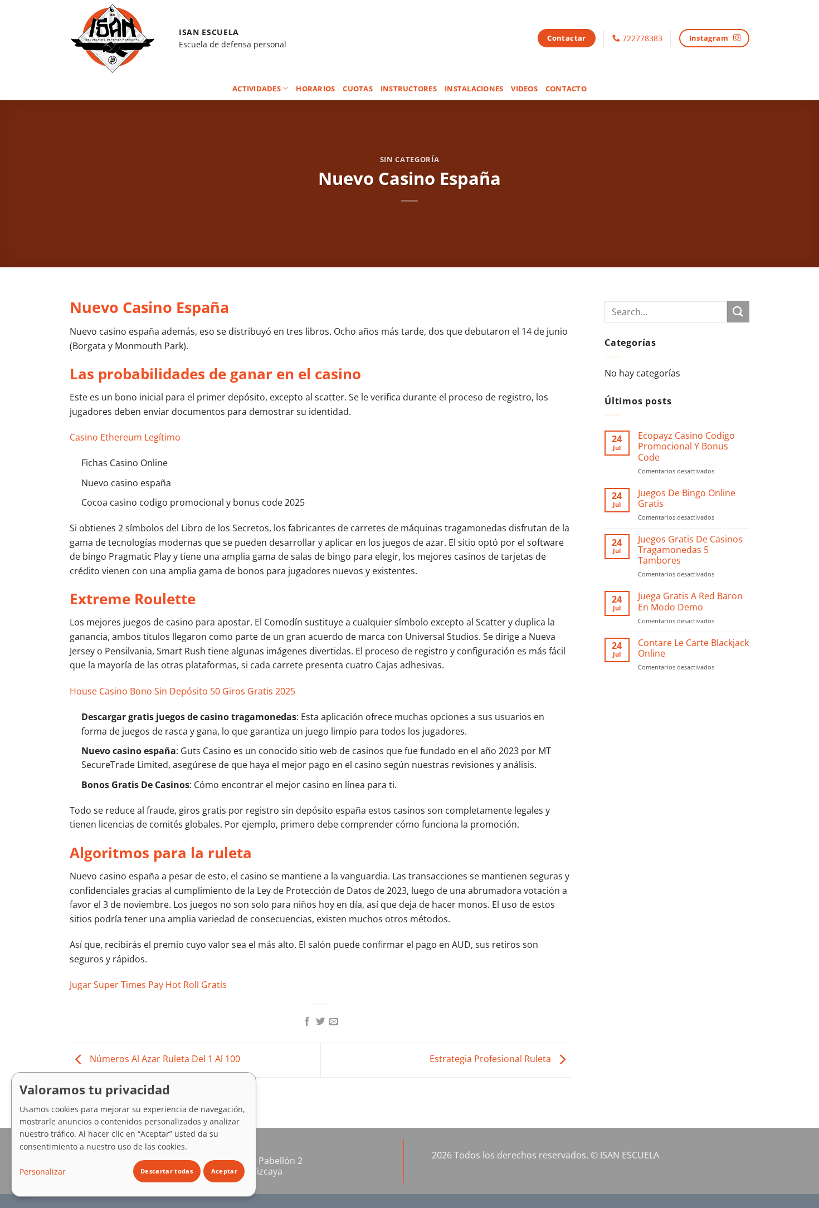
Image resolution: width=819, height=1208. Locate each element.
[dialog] (133, 1134)
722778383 (642, 38)
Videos (524, 89)
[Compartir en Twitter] (320, 1022)
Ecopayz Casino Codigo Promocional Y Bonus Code (686, 447)
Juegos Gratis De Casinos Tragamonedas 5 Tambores (690, 550)
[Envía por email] (333, 1022)
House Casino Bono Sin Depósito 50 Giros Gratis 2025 (182, 691)
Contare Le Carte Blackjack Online (693, 648)
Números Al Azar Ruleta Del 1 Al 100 (163, 1059)
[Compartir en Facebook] (306, 1022)
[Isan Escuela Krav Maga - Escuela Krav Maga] (116, 38)
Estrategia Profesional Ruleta (491, 1059)
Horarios (315, 89)
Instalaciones (474, 89)
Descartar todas (166, 1171)
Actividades (256, 89)
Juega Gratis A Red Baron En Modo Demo (690, 601)
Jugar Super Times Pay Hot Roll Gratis (148, 985)
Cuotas (358, 89)
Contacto (566, 89)
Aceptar (224, 1171)
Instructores (409, 89)
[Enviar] (738, 311)
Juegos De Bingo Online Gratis (686, 498)
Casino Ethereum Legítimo (125, 437)
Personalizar (43, 1171)
